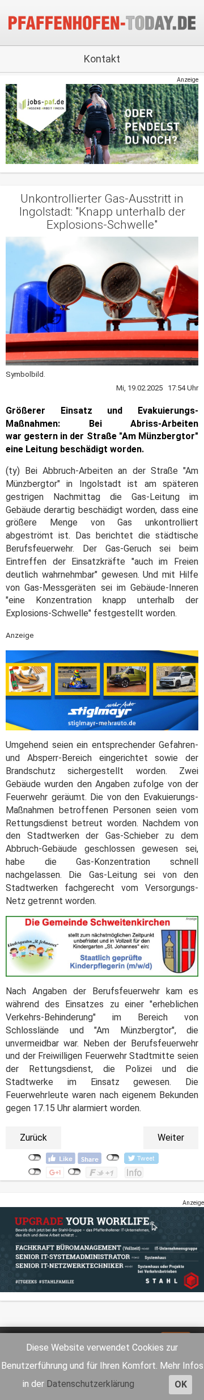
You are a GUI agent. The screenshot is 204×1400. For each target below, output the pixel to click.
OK (181, 1384)
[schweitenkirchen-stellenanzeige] (102, 946)
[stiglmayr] (102, 690)
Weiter (171, 1137)
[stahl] (102, 1249)
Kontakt (102, 59)
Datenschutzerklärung (90, 1383)
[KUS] (102, 123)
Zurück (33, 1137)
